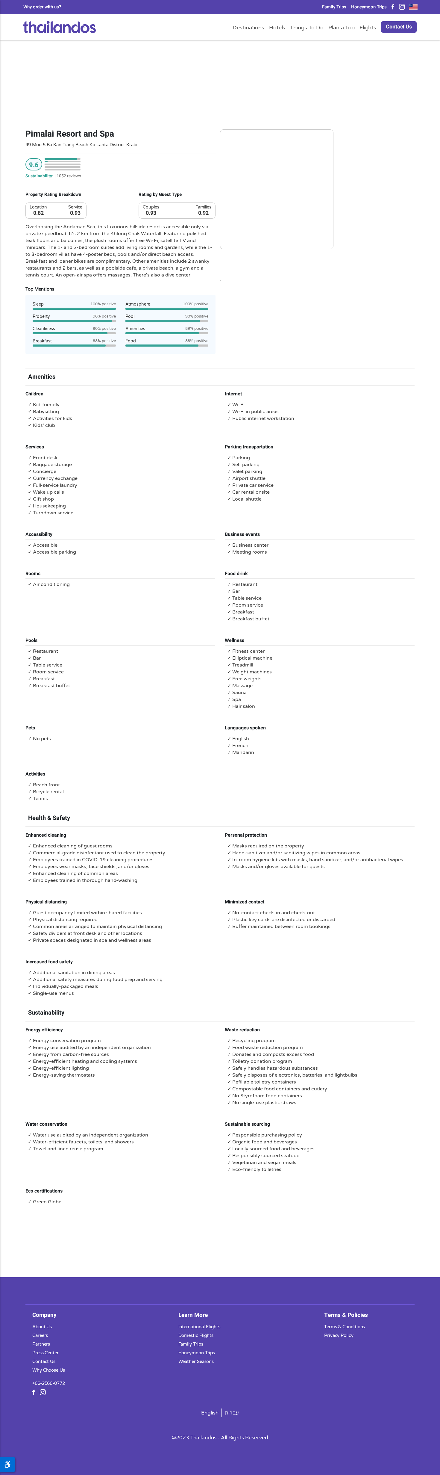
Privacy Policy (338, 1335)
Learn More (193, 1315)
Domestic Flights (196, 1335)
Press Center (45, 1352)
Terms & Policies (346, 1315)
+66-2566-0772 (48, 1383)
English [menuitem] (210, 1412)
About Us (42, 1326)
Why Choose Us (48, 1370)
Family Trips (334, 7)
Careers (40, 1335)
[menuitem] (210, 1412)
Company (44, 1315)
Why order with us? (42, 7)
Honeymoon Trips (369, 7)
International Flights (199, 1326)
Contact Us (399, 27)
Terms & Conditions (344, 1326)
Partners (41, 1343)
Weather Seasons (196, 1361)
